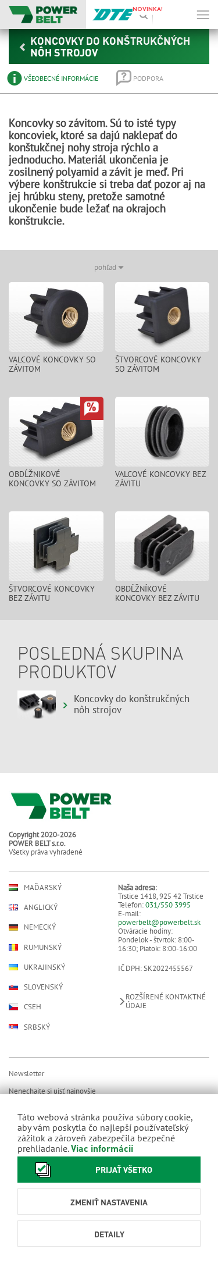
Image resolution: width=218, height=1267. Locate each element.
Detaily (109, 1234)
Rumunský (43, 947)
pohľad (106, 267)
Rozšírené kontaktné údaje (166, 1001)
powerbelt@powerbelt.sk (159, 922)
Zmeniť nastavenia (109, 1202)
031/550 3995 (168, 905)
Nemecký (40, 927)
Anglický (41, 907)
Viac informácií (102, 1148)
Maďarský (43, 887)
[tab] (53, 78)
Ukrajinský (44, 967)
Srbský (37, 1027)
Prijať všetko (123, 1169)
